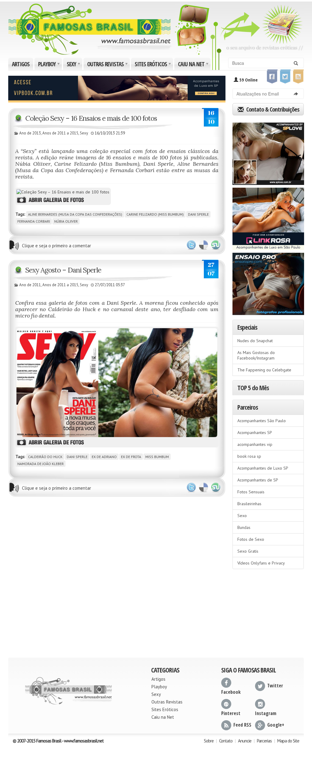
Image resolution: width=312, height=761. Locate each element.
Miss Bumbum (157, 456)
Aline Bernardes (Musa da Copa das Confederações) (75, 214)
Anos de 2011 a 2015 (60, 133)
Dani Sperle (198, 214)
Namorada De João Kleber (40, 463)
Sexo (242, 515)
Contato (225, 741)
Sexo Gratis (247, 551)
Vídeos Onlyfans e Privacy (261, 563)
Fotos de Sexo (250, 539)
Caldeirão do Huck (45, 456)
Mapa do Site (288, 741)
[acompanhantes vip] (116, 88)
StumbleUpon (215, 245)
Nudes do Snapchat (255, 340)
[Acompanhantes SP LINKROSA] (268, 217)
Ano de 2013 (30, 133)
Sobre (209, 741)
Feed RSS (242, 724)
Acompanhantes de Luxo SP (262, 468)
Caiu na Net (194, 65)
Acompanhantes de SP (257, 480)
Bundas (243, 527)
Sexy (74, 65)
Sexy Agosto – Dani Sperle (63, 270)
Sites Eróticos (153, 65)
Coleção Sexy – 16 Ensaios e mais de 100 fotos (91, 118)
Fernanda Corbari (33, 221)
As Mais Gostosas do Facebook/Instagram (256, 355)
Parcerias (264, 741)
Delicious (203, 245)
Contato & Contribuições (272, 109)
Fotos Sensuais (250, 492)
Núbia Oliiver (66, 221)
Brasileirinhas (249, 503)
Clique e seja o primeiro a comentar (56, 245)
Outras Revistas (108, 65)
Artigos (21, 64)
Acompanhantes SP (254, 432)
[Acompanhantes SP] (268, 152)
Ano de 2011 (30, 284)
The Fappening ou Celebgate (264, 370)
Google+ (275, 724)
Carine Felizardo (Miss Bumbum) (155, 214)
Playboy (49, 65)
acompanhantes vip (254, 444)
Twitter (191, 245)
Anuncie (244, 741)
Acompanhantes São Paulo (261, 420)
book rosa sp (249, 456)
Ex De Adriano (104, 456)
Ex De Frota (131, 456)
